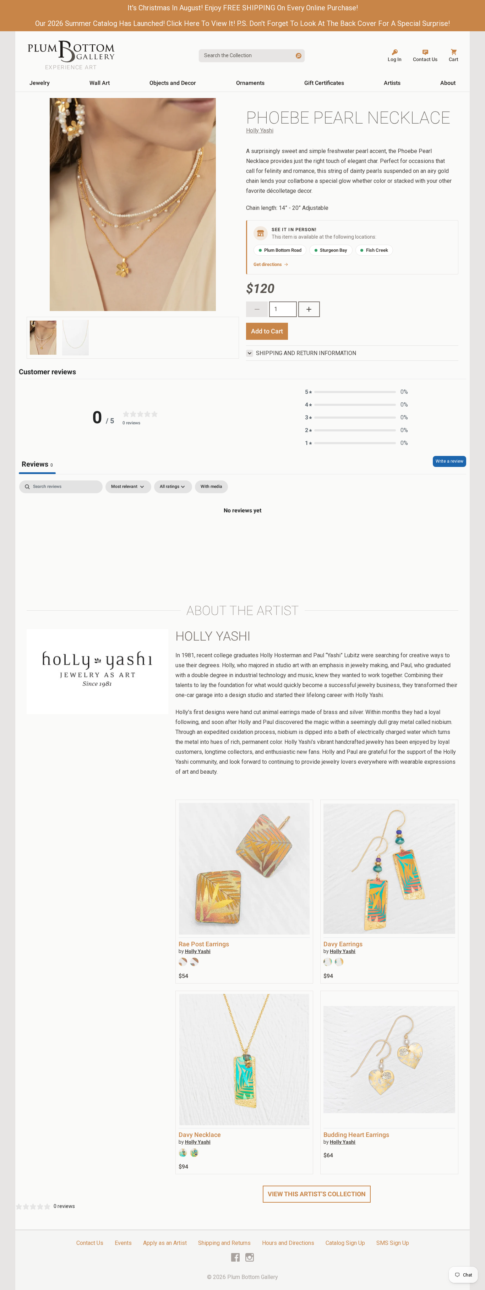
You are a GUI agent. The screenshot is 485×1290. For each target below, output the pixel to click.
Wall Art (99, 83)
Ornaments (250, 83)
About (448, 83)
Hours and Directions (288, 1243)
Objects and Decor (172, 83)
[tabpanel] (242, 534)
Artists (392, 83)
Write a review (449, 461)
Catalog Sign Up (345, 1243)
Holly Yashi (259, 130)
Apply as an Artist (165, 1243)
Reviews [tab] (37, 464)
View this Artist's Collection (317, 1194)
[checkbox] (211, 486)
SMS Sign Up (392, 1243)
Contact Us (89, 1243)
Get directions (268, 264)
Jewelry (39, 83)
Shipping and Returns (224, 1243)
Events (123, 1243)
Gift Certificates (324, 83)
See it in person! (294, 229)
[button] (356, 392)
